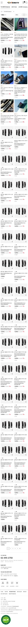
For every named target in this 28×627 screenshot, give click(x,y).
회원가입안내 (19, 591)
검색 (26, 3)
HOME (2, 591)
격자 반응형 (24, 15)
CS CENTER (3, 555)
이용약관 (6, 591)
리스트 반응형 (26, 15)
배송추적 (15, 575)
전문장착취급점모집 (12, 593)
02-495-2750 (7, 558)
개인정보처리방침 (12, 591)
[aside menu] (2, 2)
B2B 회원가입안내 (4, 593)
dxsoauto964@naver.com (16, 609)
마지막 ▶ (20, 548)
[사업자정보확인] (16, 606)
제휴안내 (24, 591)
